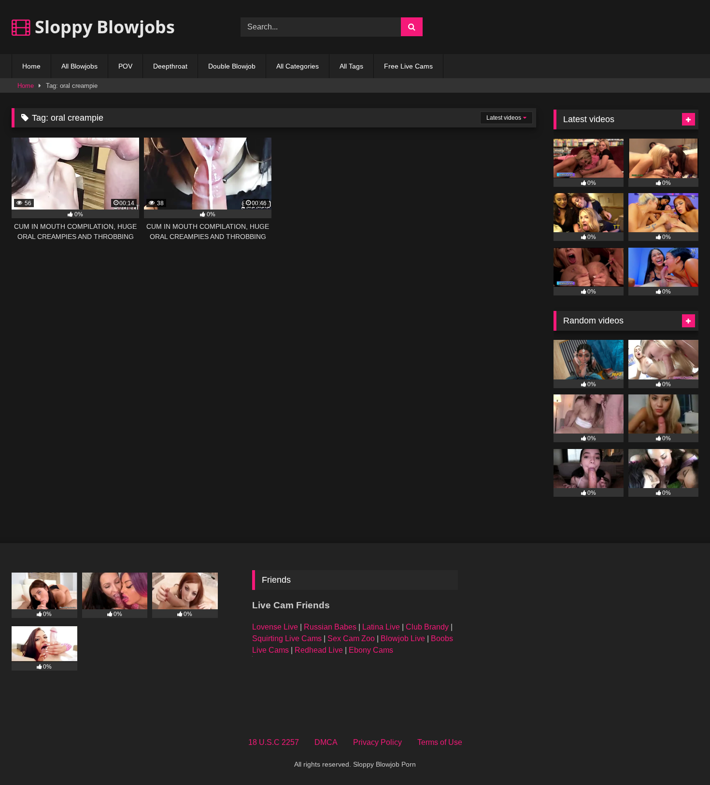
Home (31, 66)
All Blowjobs (79, 66)
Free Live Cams (408, 66)
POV (125, 66)
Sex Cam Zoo (351, 638)
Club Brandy (427, 627)
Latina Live (381, 627)
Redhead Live (319, 650)
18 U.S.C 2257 (273, 742)
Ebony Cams (371, 650)
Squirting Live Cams (287, 638)
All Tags (351, 66)
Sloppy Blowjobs (102, 27)
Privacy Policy (377, 742)
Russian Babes (330, 627)
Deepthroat (170, 66)
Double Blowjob (232, 66)
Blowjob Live (403, 638)
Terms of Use (439, 742)
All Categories (297, 66)
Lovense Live (275, 627)
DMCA (326, 742)
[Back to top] (680, 756)
